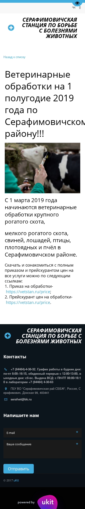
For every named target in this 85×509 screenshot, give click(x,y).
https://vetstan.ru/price (28, 291)
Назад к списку (14, 56)
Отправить (18, 468)
